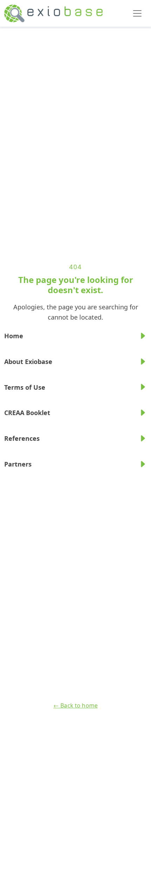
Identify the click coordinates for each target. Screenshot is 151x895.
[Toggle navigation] (137, 13)
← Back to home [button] (75, 705)
